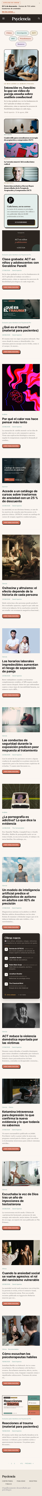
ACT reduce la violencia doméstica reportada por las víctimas (20, 1039)
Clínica (9, 33)
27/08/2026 (6, 270)
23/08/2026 (6, 755)
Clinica (11, 1107)
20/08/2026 (6, 1209)
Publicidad (21, 1481)
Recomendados (13, 1349)
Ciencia (4, 583)
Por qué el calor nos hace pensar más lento (20, 420)
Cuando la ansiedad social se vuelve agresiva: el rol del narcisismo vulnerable (21, 1276)
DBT (13, 38)
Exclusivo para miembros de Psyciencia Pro (16, 255)
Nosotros (33, 1481)
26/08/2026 (6, 335)
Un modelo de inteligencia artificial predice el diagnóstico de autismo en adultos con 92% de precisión (21, 896)
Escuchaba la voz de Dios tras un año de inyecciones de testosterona (20, 1199)
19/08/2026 (6, 1361)
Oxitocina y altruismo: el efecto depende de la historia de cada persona (20, 591)
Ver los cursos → (8, 12)
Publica (9, 1484)
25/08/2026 (6, 427)
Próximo (28, 1463)
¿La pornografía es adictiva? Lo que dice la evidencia (19, 820)
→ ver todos (22, 995)
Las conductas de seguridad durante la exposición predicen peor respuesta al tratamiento (20, 745)
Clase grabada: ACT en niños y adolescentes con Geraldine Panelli (20, 262)
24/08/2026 (6, 676)
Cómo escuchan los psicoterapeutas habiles (19, 1355)
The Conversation (18, 828)
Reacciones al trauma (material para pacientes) (20, 1424)
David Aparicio (17, 270)
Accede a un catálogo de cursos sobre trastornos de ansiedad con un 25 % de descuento (20, 496)
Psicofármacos (25, 38)
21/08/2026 (6, 908)
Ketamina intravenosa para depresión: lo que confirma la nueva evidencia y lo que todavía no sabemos (20, 1118)
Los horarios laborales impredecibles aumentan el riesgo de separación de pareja (20, 666)
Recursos (21, 44)
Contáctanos (7, 1481)
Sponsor (5, 486)
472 (21, 1463)
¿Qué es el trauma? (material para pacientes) (20, 328)
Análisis (4, 414)
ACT (34, 33)
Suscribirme (21, 222)
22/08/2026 (6, 828)
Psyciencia (21, 18)
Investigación (22, 33)
